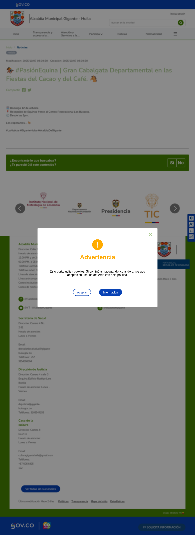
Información (110, 292)
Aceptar (82, 292)
